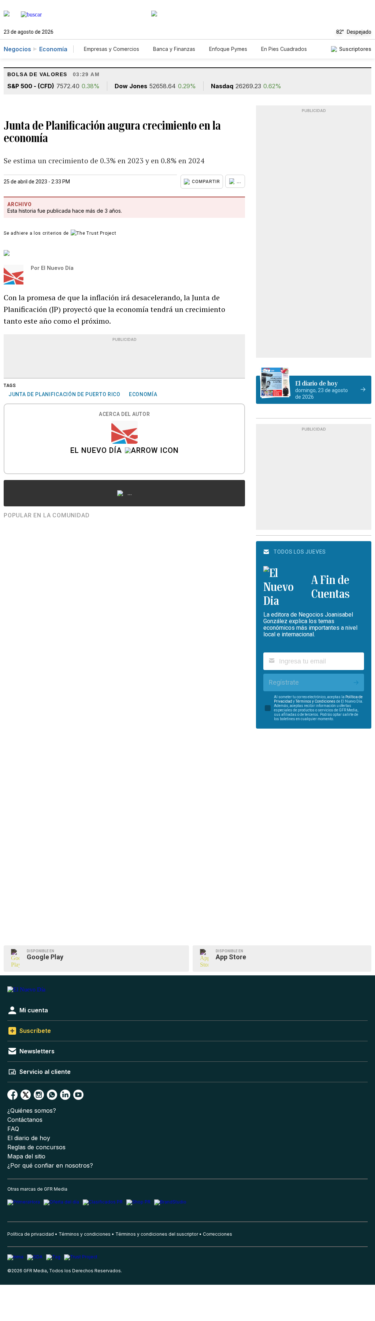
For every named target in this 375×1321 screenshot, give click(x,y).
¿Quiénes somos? (31, 1110)
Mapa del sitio (26, 1156)
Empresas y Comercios (111, 49)
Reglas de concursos (36, 1147)
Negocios (17, 49)
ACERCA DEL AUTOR (124, 414)
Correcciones (217, 1234)
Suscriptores (355, 49)
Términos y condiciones (85, 1234)
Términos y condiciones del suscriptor (156, 1234)
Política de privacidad (30, 1234)
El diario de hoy (28, 1138)
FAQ (13, 1128)
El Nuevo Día (96, 451)
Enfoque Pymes (228, 49)
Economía (53, 49)
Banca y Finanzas (174, 49)
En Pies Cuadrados (284, 49)
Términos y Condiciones (315, 701)
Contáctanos (24, 1119)
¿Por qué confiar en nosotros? (50, 1165)
